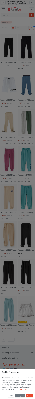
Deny (11, 395)
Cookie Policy (22, 389)
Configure (20, 395)
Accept (29, 395)
